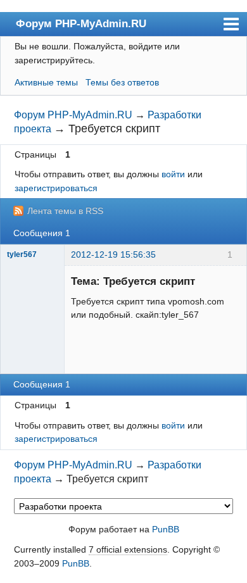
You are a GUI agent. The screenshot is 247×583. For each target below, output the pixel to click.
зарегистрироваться (56, 188)
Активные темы (46, 82)
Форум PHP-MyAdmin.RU (81, 23)
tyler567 (22, 254)
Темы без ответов (122, 82)
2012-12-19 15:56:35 (113, 254)
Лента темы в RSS (65, 211)
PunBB (165, 529)
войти (173, 174)
